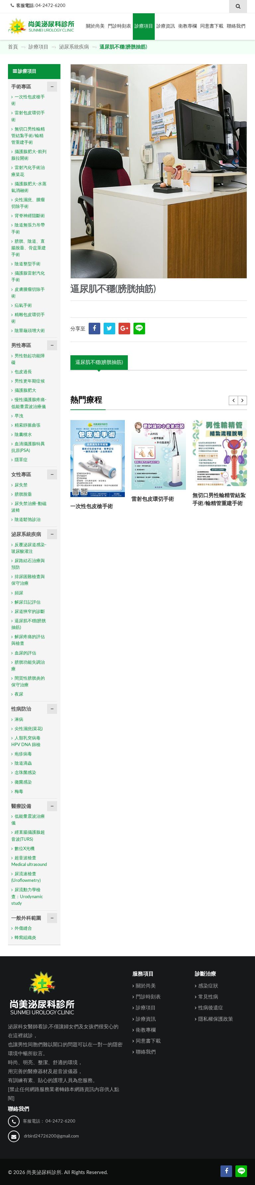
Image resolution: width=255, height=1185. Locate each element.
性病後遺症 (210, 1007)
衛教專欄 (187, 26)
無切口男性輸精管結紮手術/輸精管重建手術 (28, 136)
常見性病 (208, 996)
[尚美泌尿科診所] (41, 24)
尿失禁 (21, 485)
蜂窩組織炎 (25, 938)
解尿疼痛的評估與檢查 (28, 640)
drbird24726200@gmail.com (51, 1136)
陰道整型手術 (28, 264)
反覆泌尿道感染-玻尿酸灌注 (28, 548)
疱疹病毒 (23, 754)
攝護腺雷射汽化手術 (28, 276)
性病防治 (21, 709)
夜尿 (19, 694)
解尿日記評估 (28, 602)
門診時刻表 (119, 26)
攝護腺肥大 (25, 390)
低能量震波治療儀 (28, 819)
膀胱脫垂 (23, 494)
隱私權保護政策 (215, 1019)
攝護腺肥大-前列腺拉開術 (28, 155)
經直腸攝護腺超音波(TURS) (28, 835)
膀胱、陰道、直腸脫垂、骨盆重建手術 (28, 248)
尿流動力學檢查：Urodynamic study (27, 896)
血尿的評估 (25, 653)
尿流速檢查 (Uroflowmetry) (26, 877)
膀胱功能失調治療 (28, 665)
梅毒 (19, 792)
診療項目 (143, 26)
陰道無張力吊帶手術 (28, 228)
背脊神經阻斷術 (30, 216)
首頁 (13, 46)
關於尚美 (95, 26)
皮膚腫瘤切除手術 (28, 293)
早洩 (19, 416)
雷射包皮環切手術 (152, 499)
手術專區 (21, 86)
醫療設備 (21, 806)
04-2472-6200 (50, 6)
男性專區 (21, 345)
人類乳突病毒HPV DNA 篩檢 (26, 741)
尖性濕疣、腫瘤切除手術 (28, 203)
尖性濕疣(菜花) (28, 729)
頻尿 (19, 593)
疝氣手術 (23, 305)
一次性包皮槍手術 (91, 506)
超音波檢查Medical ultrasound (29, 861)
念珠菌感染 (25, 773)
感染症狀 (208, 985)
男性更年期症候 (30, 381)
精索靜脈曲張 (28, 425)
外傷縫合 (23, 928)
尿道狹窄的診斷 (30, 612)
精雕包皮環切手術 (28, 318)
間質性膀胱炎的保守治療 (28, 681)
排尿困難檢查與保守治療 (28, 580)
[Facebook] (226, 1171)
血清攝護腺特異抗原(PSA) (28, 447)
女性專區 (21, 474)
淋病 (19, 720)
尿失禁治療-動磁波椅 (28, 507)
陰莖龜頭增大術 (30, 331)
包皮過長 (23, 372)
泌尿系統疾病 (74, 46)
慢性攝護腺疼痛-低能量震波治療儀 (28, 403)
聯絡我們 (236, 26)
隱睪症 (21, 460)
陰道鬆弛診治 (28, 520)
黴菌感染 (23, 782)
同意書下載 (211, 26)
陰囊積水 (23, 435)
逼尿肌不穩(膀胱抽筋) (99, 362)
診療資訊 (165, 26)
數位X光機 (25, 849)
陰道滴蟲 (23, 763)
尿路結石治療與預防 (28, 564)
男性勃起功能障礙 (28, 359)
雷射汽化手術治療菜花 (28, 171)
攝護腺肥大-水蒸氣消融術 (28, 187)
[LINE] (139, 328)
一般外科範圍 (26, 918)
